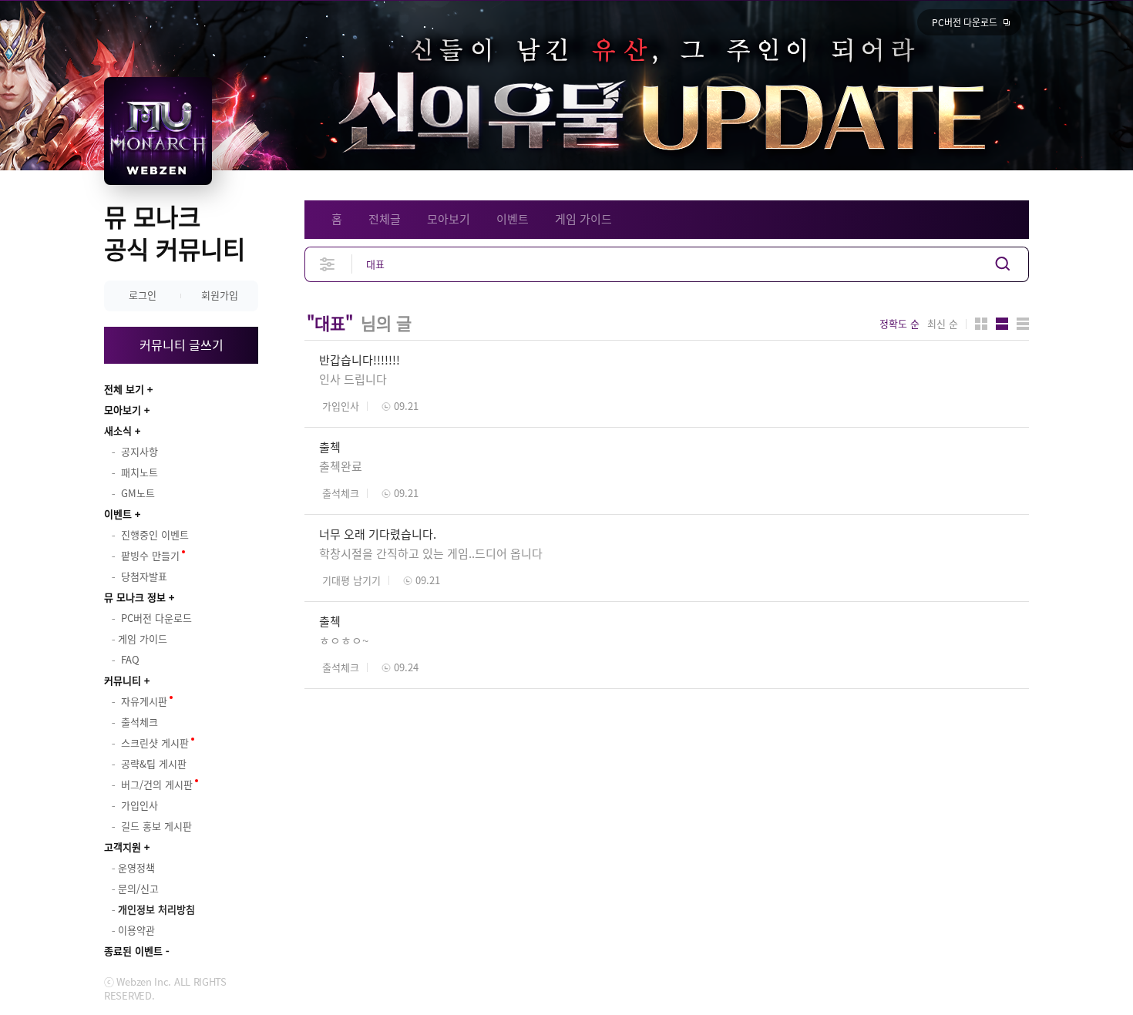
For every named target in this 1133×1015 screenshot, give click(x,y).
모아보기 (122, 409)
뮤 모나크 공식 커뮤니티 (174, 232)
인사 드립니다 (353, 379)
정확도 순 (899, 324)
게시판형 (1023, 324)
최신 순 (942, 324)
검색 (1003, 264)
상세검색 (328, 264)
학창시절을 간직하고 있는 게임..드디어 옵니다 (431, 553)
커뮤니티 (122, 680)
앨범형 (1002, 324)
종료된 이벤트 (133, 950)
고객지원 (122, 846)
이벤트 (118, 513)
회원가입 (219, 294)
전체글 (384, 218)
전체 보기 (124, 388)
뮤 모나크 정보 (135, 597)
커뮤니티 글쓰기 (182, 344)
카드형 (981, 324)
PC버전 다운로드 (964, 22)
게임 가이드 (583, 218)
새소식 (118, 430)
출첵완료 (340, 466)
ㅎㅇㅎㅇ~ (343, 640)
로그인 (142, 294)
